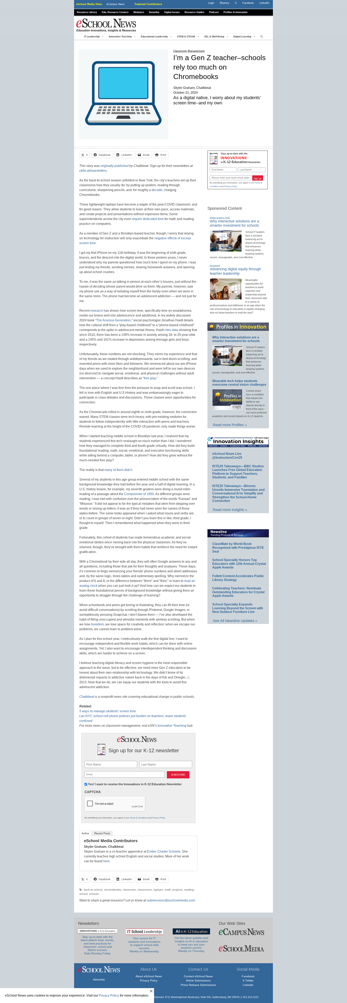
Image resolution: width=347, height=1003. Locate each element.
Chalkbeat (86, 696)
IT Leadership (92, 36)
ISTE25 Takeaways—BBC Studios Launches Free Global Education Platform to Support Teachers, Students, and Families (238, 472)
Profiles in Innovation (235, 12)
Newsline (154, 12)
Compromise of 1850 (139, 494)
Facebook (248, 976)
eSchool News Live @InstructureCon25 (227, 455)
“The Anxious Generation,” (114, 320)
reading (189, 889)
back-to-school (93, 889)
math (167, 889)
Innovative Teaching (120, 36)
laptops (158, 889)
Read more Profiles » (230, 425)
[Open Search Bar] (261, 37)
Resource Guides (194, 12)
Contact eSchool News (198, 976)
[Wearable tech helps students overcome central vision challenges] (227, 408)
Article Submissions (198, 980)
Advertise (99, 979)
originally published (115, 166)
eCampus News (115, 4)
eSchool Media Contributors (111, 841)
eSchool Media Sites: (89, 4)
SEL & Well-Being (214, 36)
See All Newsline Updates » (235, 621)
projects (177, 889)
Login (211, 2)
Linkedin (248, 985)
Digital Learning (242, 36)
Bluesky (224, 2)
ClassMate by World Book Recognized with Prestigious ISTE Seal (238, 547)
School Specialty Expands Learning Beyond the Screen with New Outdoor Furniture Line (237, 608)
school (83, 893)
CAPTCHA (93, 792)
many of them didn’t (118, 470)
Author (85, 833)
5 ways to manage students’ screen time (107, 711)
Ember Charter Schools (163, 851)
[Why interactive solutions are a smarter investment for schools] (226, 250)
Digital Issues (172, 12)
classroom (129, 889)
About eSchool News (149, 976)
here (106, 861)
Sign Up (257, 178)
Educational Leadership (154, 36)
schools (94, 893)
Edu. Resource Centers (115, 12)
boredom (97, 624)
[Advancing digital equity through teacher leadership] (226, 298)
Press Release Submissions (198, 985)
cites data (171, 330)
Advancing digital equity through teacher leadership (235, 271)
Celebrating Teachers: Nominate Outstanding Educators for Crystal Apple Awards (238, 592)
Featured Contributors (148, 4)
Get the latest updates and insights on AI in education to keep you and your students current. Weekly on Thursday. (191, 944)
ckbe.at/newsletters (93, 170)
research (96, 310)
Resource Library (87, 12)
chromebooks (112, 889)
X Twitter (248, 980)
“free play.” (150, 378)
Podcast (214, 12)
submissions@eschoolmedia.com (171, 900)
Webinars (138, 12)
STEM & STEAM (186, 36)
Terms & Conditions (139, 818)
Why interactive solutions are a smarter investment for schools (234, 223)
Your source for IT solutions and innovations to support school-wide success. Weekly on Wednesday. (144, 945)
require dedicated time (147, 219)
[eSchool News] (106, 25)
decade (157, 190)
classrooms (145, 889)
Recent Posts (102, 833)
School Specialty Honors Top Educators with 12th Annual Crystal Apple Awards (239, 563)
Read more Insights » (230, 510)
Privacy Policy (158, 818)
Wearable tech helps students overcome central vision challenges (239, 382)
